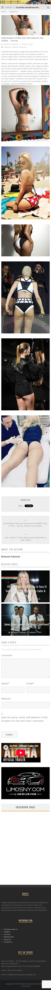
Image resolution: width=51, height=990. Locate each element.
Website (6, 698)
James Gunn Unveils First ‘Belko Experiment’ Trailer (27, 626)
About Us (7, 939)
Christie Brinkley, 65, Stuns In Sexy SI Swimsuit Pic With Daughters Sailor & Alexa (26, 590)
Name (5, 683)
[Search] (48, 7)
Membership (9, 937)
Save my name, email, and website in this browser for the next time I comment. (24, 719)
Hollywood (7, 47)
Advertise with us (10, 929)
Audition (7, 932)
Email (30, 683)
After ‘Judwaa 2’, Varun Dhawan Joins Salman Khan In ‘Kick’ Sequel (25, 538)
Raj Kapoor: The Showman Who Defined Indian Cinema (33, 7)
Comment (6, 655)
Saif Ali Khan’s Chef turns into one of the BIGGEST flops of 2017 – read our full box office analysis (25, 524)
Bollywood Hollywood (11, 44)
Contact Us (8, 942)
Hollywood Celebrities (19, 47)
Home (3, 12)
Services (7, 934)
